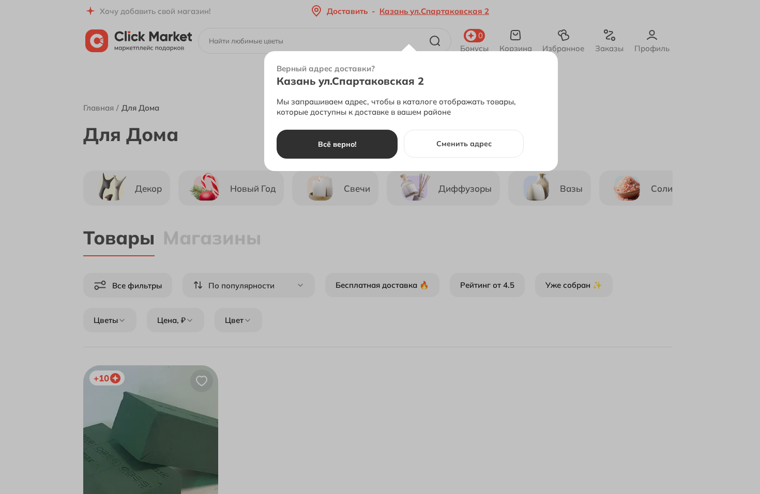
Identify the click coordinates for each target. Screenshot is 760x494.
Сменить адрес (464, 143)
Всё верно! (337, 144)
